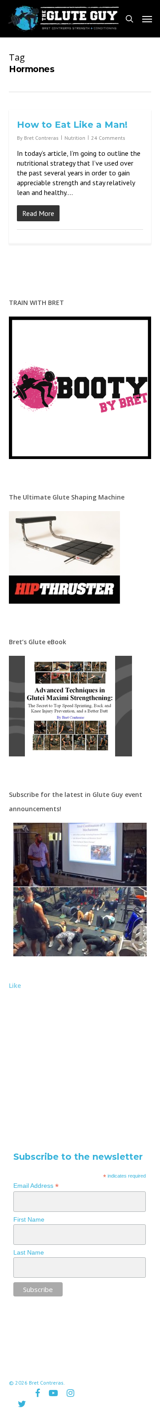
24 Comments (108, 137)
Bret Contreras (41, 137)
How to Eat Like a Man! (72, 124)
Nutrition (74, 137)
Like (15, 985)
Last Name (28, 1252)
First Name (28, 1219)
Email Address (36, 1186)
